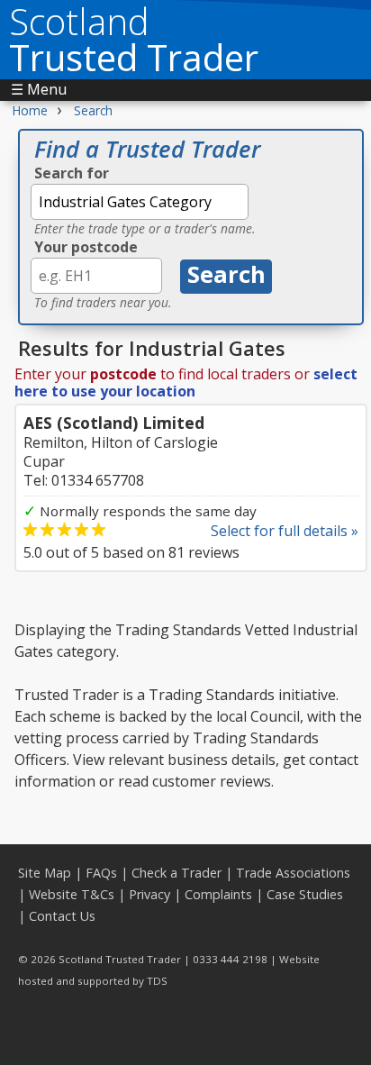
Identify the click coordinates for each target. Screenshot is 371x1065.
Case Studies (305, 894)
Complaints (218, 894)
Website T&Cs (71, 894)
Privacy (149, 894)
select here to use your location (185, 382)
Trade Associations (293, 872)
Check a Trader (176, 872)
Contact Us (62, 915)
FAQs (101, 872)
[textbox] (140, 202)
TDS (157, 981)
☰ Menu (39, 89)
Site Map (44, 872)
